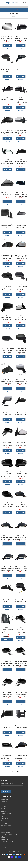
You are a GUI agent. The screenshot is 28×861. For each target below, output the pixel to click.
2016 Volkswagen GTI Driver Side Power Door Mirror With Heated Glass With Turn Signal (21, 757)
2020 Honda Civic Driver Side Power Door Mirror (21, 68)
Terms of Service (4, 820)
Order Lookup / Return (6, 813)
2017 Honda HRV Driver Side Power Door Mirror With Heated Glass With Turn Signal (7, 101)
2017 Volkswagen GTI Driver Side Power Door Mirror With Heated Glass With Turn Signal (21, 537)
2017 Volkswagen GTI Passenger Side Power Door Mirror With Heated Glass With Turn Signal (21, 506)
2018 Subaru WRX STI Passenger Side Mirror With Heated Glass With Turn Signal (21, 381)
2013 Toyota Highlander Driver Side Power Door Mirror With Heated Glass (7, 132)
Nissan (7, 315)
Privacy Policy (4, 823)
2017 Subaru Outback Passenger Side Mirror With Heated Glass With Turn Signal (21, 599)
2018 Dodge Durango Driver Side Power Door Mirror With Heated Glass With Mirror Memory (7, 506)
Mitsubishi (21, 97)
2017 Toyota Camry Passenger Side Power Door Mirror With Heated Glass (7, 599)
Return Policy (4, 801)
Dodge (7, 502)
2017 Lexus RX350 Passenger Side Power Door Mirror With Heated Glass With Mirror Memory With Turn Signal (21, 663)
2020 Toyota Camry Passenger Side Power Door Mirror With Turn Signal (7, 69)
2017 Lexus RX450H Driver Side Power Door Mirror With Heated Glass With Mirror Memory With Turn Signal (7, 694)
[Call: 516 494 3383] (21, 3)
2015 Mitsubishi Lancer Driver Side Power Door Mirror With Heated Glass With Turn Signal (21, 38)
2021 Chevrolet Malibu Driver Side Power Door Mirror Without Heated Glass (21, 225)
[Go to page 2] (20, 771)
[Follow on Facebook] (2, 847)
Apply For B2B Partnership (6, 816)
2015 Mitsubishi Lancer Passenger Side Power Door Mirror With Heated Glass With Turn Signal (21, 101)
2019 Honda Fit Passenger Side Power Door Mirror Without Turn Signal (20, 350)
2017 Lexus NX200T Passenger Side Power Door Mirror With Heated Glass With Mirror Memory (7, 663)
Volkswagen (21, 502)
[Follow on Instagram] (5, 847)
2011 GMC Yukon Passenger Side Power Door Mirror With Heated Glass (21, 132)
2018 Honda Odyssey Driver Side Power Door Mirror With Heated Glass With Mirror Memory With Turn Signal (21, 475)
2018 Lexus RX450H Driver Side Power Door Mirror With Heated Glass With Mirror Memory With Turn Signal (7, 444)
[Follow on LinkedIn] (12, 847)
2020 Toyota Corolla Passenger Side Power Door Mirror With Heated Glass (7, 288)
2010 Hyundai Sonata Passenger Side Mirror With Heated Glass (7, 163)
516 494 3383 (4, 837)
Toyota (7, 66)
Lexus (7, 440)
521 (18, 771)
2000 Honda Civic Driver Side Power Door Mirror (7, 193)
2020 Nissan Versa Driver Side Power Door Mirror (7, 318)
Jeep (7, 253)
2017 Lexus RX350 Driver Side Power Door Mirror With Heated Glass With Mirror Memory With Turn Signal (21, 694)
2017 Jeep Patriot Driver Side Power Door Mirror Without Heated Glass (7, 725)
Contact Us (3, 811)
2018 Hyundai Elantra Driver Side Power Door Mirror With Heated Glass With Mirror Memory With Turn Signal (21, 444)
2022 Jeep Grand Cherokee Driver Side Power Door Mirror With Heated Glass (7, 257)
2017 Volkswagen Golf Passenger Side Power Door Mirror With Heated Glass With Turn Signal (7, 537)
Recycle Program (4, 818)
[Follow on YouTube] (8, 847)
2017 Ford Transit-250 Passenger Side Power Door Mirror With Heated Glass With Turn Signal (21, 725)
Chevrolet (21, 190)
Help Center (3, 806)
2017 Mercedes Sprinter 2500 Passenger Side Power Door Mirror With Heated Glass (7, 631)
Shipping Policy (4, 799)
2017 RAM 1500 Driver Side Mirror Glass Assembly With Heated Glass (7, 38)
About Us (3, 808)
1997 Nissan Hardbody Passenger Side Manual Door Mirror (7, 225)
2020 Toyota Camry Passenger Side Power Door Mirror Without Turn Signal (20, 288)
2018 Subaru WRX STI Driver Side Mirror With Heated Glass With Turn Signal (7, 412)
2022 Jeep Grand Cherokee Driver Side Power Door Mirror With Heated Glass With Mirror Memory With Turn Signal (21, 257)
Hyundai (7, 159)
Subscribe (6, 791)
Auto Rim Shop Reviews (6, 825)
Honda (21, 66)
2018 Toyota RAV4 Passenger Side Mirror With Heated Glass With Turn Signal (7, 381)
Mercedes (7, 627)
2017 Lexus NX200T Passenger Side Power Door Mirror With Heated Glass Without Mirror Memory (21, 631)
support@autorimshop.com (7, 841)
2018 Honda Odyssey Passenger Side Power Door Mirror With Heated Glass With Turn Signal (7, 475)
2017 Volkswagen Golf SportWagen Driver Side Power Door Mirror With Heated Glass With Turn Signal (7, 568)
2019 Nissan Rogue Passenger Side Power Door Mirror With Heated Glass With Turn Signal (7, 350)
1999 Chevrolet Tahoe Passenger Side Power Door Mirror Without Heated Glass (21, 194)
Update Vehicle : (13, 10)
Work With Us (4, 804)
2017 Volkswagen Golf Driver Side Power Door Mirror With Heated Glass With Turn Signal (21, 568)
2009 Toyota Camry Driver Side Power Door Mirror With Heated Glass (20, 163)
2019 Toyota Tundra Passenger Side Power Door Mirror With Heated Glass (20, 319)
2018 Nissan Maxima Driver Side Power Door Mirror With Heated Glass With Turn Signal (21, 412)
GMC (21, 128)
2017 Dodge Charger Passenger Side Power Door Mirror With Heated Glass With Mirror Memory (7, 757)
